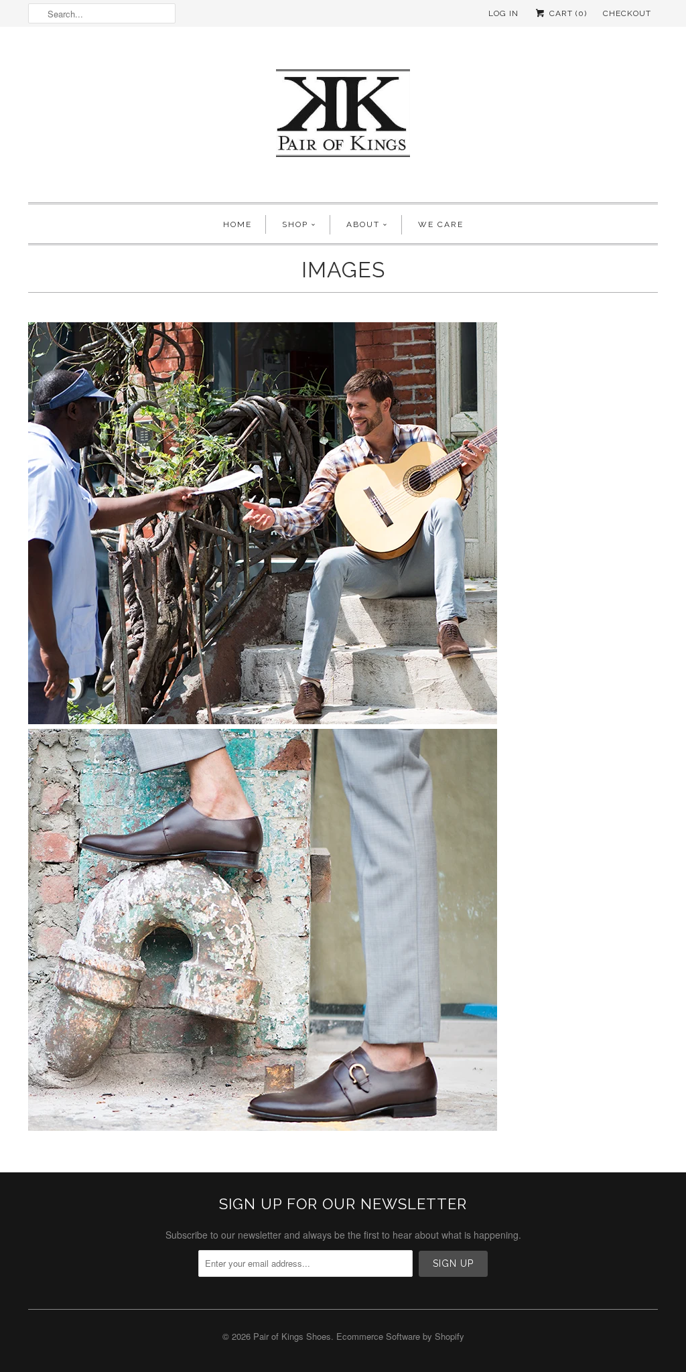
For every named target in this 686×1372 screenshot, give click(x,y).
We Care (441, 224)
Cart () (567, 13)
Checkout (627, 13)
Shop (295, 224)
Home (237, 224)
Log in (503, 13)
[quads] (262, 1126)
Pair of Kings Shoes (292, 1336)
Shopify (449, 1336)
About (363, 224)
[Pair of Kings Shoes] (343, 118)
